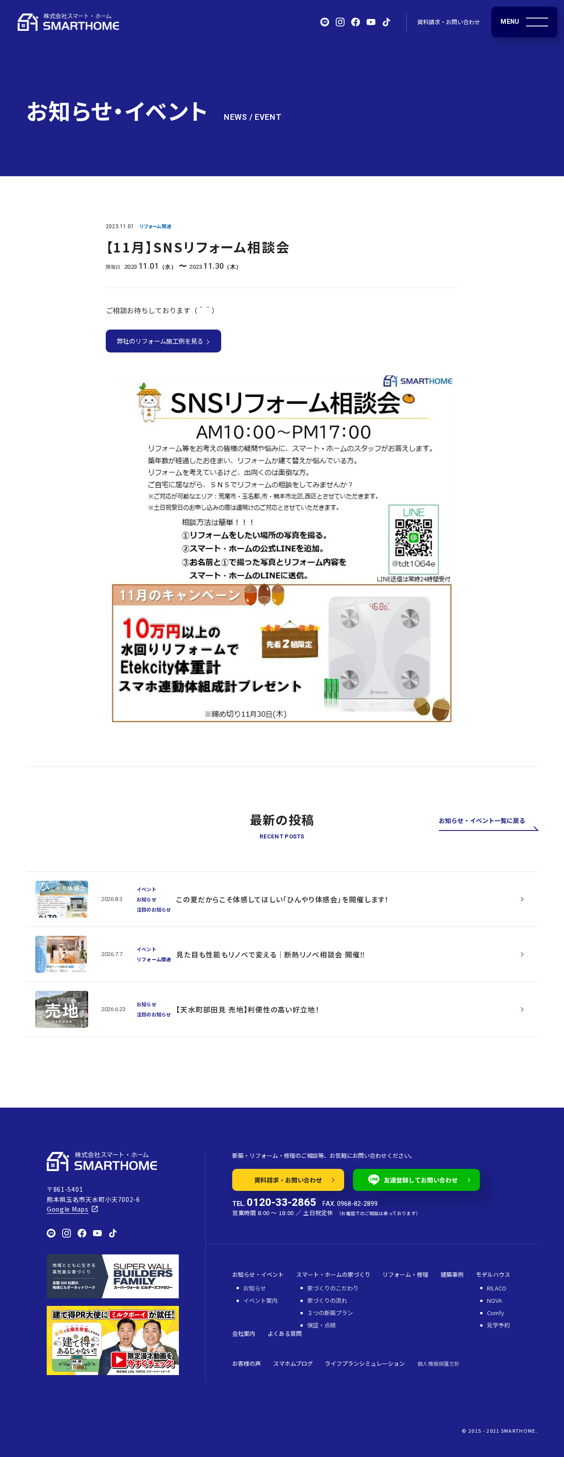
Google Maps (68, 1209)
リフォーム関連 (155, 226)
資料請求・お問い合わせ (448, 22)
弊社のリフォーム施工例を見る (161, 340)
